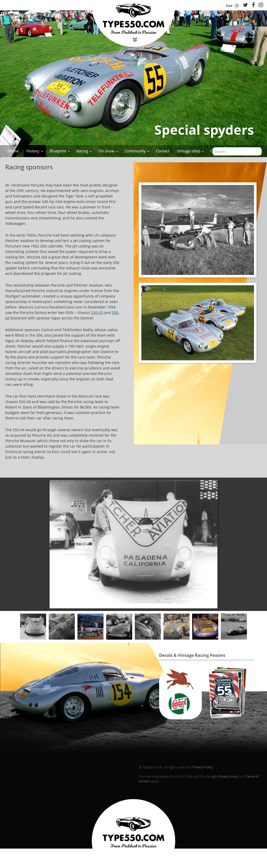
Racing (82, 150)
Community (135, 150)
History (32, 150)
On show (106, 150)
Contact (162, 150)
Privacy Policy (203, 767)
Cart (232, 5)
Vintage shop (188, 150)
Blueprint (58, 150)
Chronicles (219, 150)
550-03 (97, 312)
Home (13, 150)
